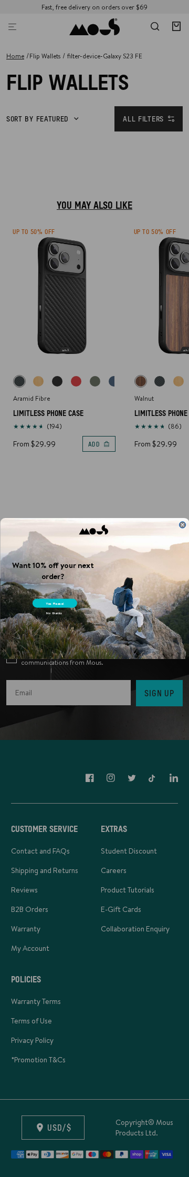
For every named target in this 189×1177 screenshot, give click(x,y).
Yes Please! (55, 603)
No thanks (53, 613)
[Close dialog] (182, 525)
